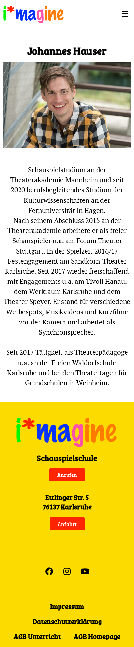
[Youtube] (85, 571)
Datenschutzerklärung (67, 621)
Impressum (67, 606)
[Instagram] (67, 571)
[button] (104, 13)
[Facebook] (49, 571)
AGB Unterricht (37, 636)
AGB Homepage (97, 636)
